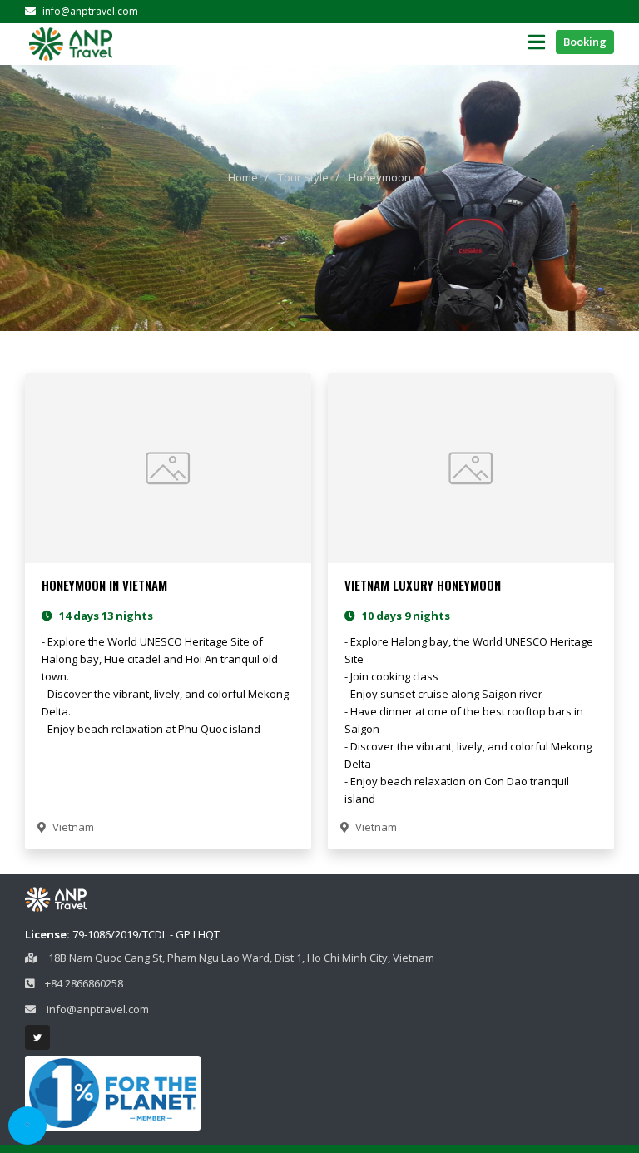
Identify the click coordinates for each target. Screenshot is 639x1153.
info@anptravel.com (89, 11)
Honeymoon (380, 177)
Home (243, 177)
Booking (585, 41)
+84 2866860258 (84, 983)
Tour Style (303, 177)
